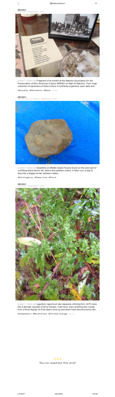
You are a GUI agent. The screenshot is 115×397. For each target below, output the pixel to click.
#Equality (23, 90)
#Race (46, 90)
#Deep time (40, 177)
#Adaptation (25, 314)
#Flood (52, 177)
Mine (95, 394)
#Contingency (25, 177)
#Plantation (35, 90)
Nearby (59, 394)
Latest (21, 394)
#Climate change (57, 314)
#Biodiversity (40, 314)
